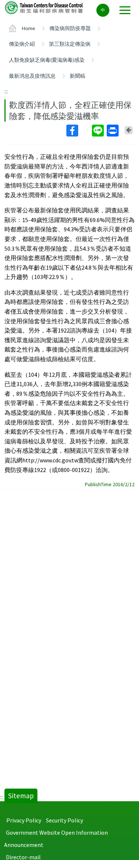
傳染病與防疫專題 (70, 28)
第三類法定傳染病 (69, 44)
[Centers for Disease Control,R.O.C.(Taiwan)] (44, 7)
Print (113, 131)
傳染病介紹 (22, 44)
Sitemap (21, 795)
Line (98, 131)
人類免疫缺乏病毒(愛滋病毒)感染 (47, 60)
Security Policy (64, 820)
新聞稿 (77, 76)
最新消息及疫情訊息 (32, 76)
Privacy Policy (23, 820)
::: (6, 91)
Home (28, 28)
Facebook (78, 131)
